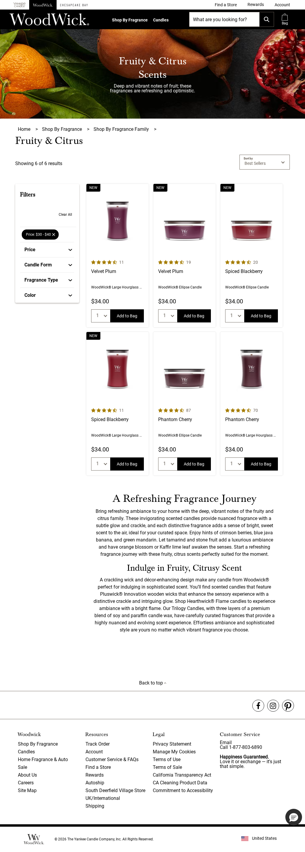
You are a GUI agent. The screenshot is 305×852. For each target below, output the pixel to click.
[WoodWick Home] (43, 4)
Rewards (94, 775)
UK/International (102, 798)
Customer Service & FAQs (112, 759)
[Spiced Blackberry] (251, 255)
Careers (26, 783)
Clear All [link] (65, 214)
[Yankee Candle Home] (19, 5)
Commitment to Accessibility (183, 790)
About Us (27, 775)
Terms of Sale (167, 767)
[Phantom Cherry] (184, 403)
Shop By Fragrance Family (122, 129)
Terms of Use (166, 759)
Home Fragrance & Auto (43, 759)
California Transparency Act (182, 775)
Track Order (97, 744)
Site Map (27, 790)
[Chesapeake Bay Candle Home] (74, 4)
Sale (22, 767)
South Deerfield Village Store (115, 790)
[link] (225, 5)
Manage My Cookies (174, 752)
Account (94, 752)
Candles (161, 20)
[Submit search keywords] (266, 19)
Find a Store (98, 767)
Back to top (151, 683)
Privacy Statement (172, 744)
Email (226, 742)
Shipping (94, 806)
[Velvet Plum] (117, 255)
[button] (282, 5)
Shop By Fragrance (130, 20)
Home (25, 129)
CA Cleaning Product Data (180, 783)
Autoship (94, 783)
